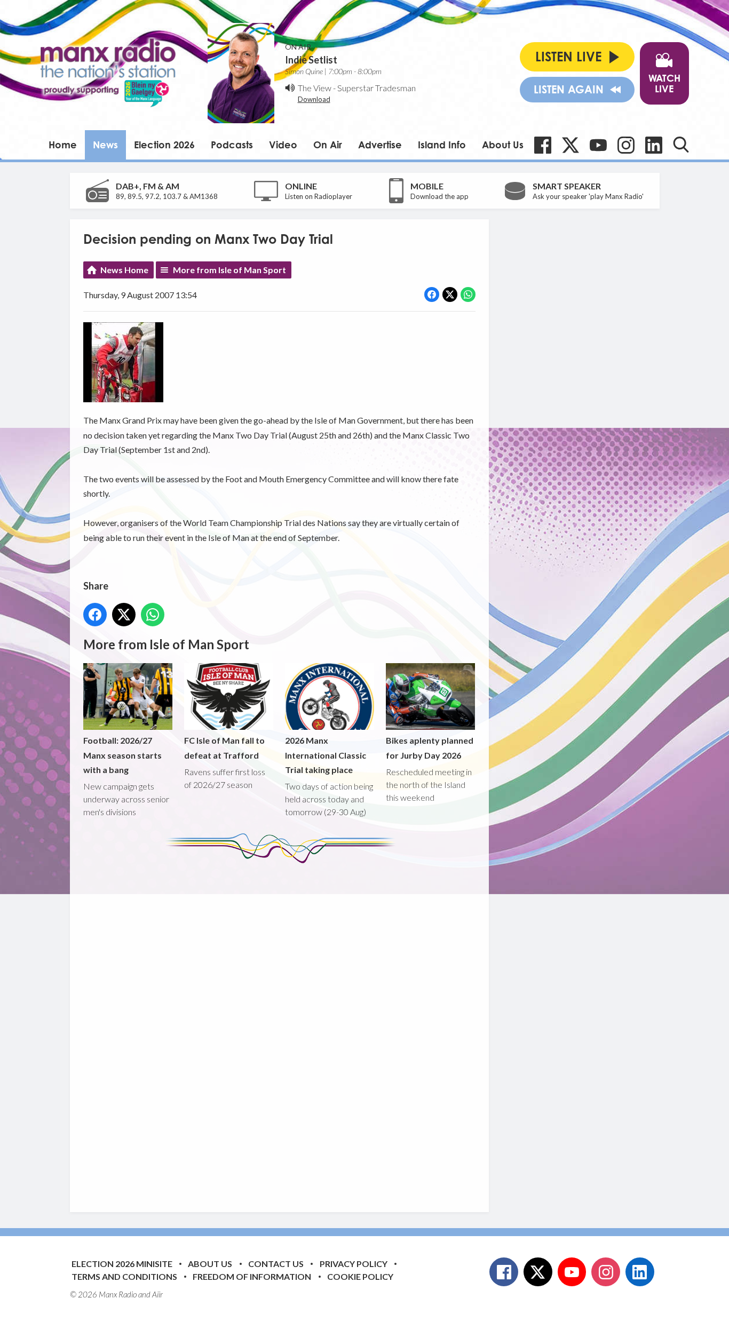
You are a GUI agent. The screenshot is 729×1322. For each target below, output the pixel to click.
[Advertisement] (283, 1030)
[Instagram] (626, 145)
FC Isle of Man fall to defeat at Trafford (224, 747)
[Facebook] (542, 145)
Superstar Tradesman (376, 88)
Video (283, 144)
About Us (503, 144)
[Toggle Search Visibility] (681, 145)
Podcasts (232, 144)
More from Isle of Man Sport (229, 270)
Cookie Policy (360, 1276)
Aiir (157, 1294)
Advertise (380, 144)
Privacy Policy (353, 1264)
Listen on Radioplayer (318, 196)
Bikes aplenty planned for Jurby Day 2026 (429, 747)
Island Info (442, 144)
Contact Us (276, 1264)
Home (63, 144)
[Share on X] (449, 294)
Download (314, 99)
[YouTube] (598, 145)
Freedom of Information (252, 1276)
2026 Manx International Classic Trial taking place (325, 755)
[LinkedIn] (653, 145)
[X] (570, 145)
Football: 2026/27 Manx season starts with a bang (122, 755)
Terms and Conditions (124, 1276)
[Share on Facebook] (431, 294)
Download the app (439, 196)
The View (314, 88)
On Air (327, 144)
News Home (124, 270)
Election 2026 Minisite (122, 1264)
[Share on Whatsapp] (468, 294)
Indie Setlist (311, 60)
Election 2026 (164, 144)
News (105, 144)
